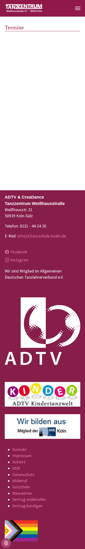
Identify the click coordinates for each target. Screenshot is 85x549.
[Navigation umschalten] (77, 8)
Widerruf (19, 480)
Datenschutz (23, 474)
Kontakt (19, 449)
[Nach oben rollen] (74, 538)
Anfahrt (19, 462)
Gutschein (21, 487)
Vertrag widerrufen (29, 499)
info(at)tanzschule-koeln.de (41, 236)
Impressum (22, 455)
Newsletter (22, 493)
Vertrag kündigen (27, 505)
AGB (16, 468)
